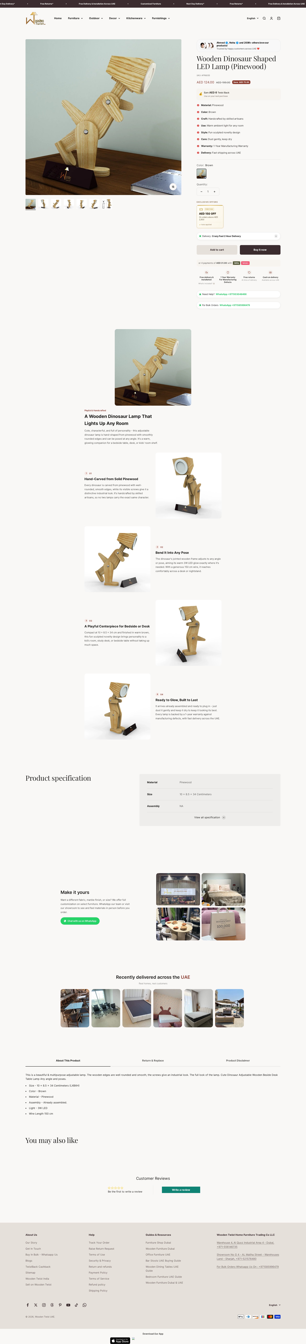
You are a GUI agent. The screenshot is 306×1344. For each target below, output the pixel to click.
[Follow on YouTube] (68, 1305)
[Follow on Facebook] (28, 1305)
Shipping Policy (98, 1290)
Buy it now (260, 249)
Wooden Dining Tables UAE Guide (162, 1268)
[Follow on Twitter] (36, 1305)
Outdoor (94, 18)
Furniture (74, 18)
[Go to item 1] (31, 204)
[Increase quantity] (214, 191)
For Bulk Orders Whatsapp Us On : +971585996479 (248, 1266)
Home (58, 18)
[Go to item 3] (56, 204)
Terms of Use (97, 1254)
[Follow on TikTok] (76, 1305)
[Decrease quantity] (201, 191)
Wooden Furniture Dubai (160, 1248)
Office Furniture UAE (158, 1254)
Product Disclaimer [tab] (238, 1060)
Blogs (29, 1260)
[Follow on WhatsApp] (84, 1305)
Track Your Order (99, 1242)
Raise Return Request (101, 1248)
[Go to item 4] (69, 204)
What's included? (206, 283)
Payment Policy (98, 1272)
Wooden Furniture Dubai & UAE (164, 1282)
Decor (113, 18)
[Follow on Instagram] (44, 1305)
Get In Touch (33, 1248)
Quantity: (202, 184)
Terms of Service (99, 1278)
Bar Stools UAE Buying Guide (163, 1260)
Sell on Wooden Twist (38, 1284)
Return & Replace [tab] (153, 1060)
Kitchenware (134, 18)
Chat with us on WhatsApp (82, 921)
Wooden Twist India (37, 1278)
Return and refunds (100, 1266)
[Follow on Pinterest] (60, 1305)
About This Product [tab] (68, 1060)
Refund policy (97, 1284)
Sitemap (30, 1272)
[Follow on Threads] (52, 1305)
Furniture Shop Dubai (158, 1242)
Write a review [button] (181, 1189)
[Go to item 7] (107, 204)
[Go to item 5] (81, 204)
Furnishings (159, 18)
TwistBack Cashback (38, 1266)
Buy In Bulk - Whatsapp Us (42, 1254)
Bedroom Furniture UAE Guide (164, 1276)
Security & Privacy (100, 1260)
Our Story (31, 1242)
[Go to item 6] (94, 204)
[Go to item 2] (43, 204)
